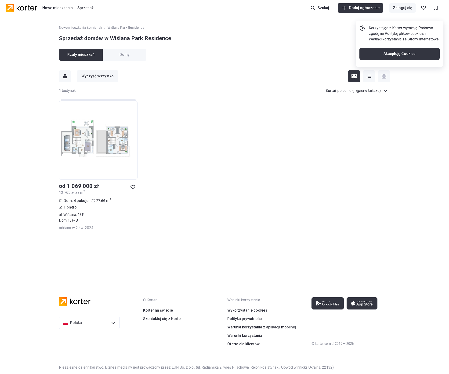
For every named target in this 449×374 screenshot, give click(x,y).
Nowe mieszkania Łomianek (80, 27)
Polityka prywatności (245, 318)
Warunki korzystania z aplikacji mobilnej (261, 327)
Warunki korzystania (244, 335)
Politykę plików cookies (404, 33)
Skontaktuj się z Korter (162, 318)
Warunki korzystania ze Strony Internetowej (404, 39)
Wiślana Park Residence (126, 27)
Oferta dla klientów (243, 344)
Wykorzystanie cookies (247, 310)
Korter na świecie (158, 310)
